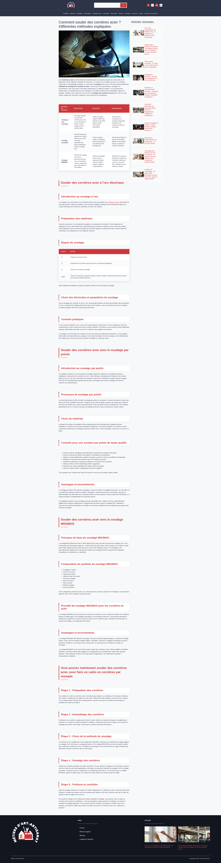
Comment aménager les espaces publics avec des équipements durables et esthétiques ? (150, 109)
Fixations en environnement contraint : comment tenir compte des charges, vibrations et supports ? (151, 92)
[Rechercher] (123, 5)
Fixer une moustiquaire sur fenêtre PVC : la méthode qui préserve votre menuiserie (150, 32)
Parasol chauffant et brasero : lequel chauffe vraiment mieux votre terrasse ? (151, 126)
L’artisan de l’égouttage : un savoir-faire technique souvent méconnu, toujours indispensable (151, 174)
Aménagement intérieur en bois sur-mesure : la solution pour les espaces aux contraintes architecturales (150, 156)
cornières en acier (113, 202)
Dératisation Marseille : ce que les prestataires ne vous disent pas (151, 77)
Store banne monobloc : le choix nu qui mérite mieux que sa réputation (151, 64)
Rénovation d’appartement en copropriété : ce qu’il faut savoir (151, 140)
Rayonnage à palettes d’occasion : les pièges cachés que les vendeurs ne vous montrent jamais (151, 49)
